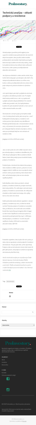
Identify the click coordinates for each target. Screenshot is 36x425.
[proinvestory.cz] (18, 4)
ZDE (9, 270)
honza (15, 41)
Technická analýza (10, 281)
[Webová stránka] (10, 296)
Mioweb (24, 421)
